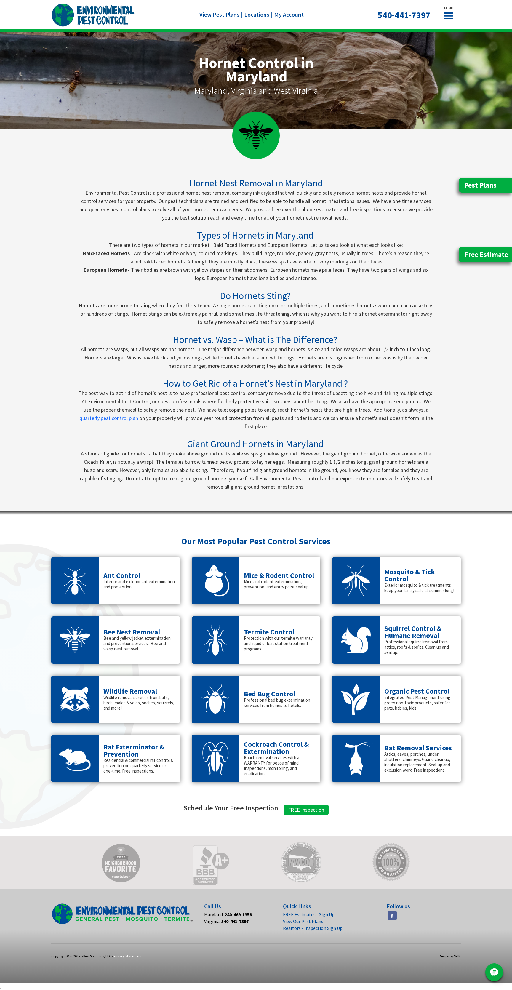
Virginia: (226, 921)
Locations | (258, 14)
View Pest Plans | (220, 14)
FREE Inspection (306, 809)
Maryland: (228, 914)
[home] (93, 15)
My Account (289, 14)
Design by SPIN (450, 956)
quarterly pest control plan (108, 418)
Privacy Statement (127, 956)
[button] (451, 15)
